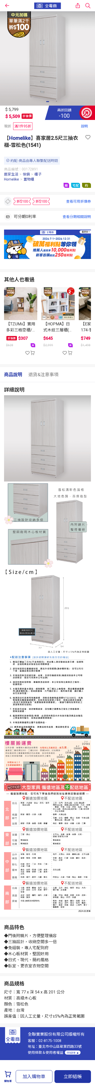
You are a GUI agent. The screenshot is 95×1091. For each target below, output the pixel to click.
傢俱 (26, 174)
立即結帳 (73, 1076)
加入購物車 (34, 1076)
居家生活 (11, 174)
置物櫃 (29, 179)
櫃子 (38, 174)
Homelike (20, 138)
